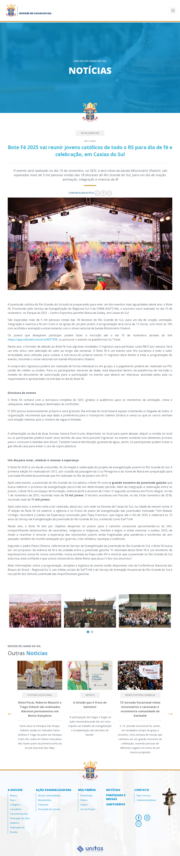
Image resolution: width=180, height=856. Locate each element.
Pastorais (43, 804)
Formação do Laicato (49, 809)
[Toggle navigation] (173, 10)
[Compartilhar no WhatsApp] (97, 192)
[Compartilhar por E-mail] (109, 192)
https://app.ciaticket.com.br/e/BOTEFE (32, 339)
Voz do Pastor (87, 809)
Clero (13, 800)
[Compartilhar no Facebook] (103, 192)
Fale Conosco (144, 795)
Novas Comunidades (49, 795)
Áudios (84, 804)
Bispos (13, 795)
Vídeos (84, 800)
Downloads (86, 795)
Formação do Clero (20, 818)
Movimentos (44, 800)
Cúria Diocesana (19, 813)
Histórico (14, 822)
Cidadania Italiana (146, 800)
